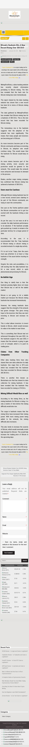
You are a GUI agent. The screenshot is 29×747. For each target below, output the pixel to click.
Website (5, 534)
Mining (12, 61)
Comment (14, 499)
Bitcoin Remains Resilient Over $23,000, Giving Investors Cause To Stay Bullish (15, 469)
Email (14, 525)
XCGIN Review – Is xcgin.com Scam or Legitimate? (15, 651)
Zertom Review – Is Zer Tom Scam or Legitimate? (14, 696)
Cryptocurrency (5, 61)
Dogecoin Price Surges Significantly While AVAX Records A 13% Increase (14, 475)
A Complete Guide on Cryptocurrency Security (13, 677)
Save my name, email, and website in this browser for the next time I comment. (14, 544)
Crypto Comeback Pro (7, 67)
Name (14, 517)
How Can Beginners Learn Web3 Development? (14, 692)
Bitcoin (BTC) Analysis (7, 59)
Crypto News (16, 59)
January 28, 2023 (13, 51)
